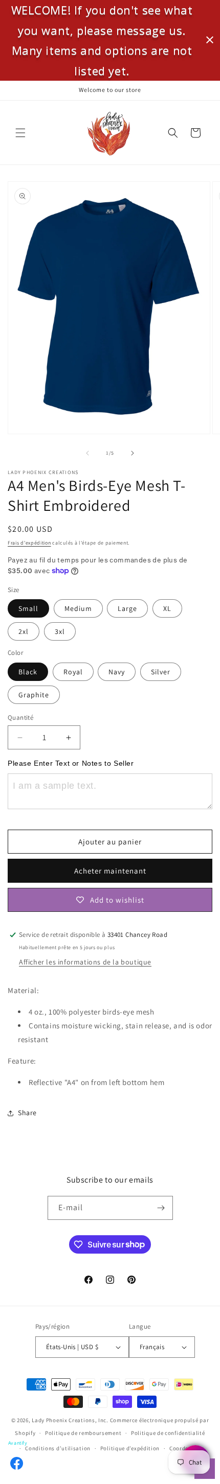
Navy (116, 671)
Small (28, 608)
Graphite (33, 694)
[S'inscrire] (161, 1208)
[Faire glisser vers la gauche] (87, 453)
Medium (78, 608)
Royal (73, 671)
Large (127, 608)
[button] (20, 133)
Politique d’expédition (130, 1448)
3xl (60, 631)
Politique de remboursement (83, 1432)
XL (167, 608)
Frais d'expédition (29, 542)
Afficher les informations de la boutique (85, 962)
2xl (23, 631)
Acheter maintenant (110, 871)
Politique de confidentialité (168, 1432)
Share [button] (27, 1112)
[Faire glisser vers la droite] (132, 453)
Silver (160, 671)
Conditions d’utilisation (58, 1448)
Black (27, 671)
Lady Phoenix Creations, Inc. (70, 1420)
